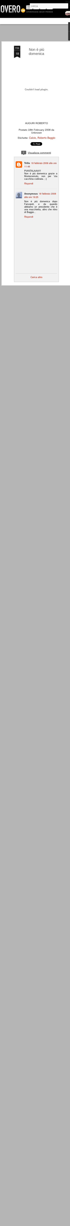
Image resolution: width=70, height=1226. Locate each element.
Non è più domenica (36, 52)
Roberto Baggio (46, 137)
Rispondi (28, 183)
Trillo (27, 163)
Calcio (32, 137)
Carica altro (36, 277)
